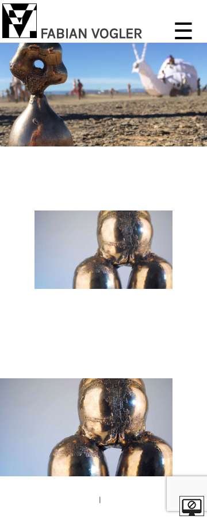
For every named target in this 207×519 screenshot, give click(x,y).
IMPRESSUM (76, 499)
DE (182, 364)
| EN (197, 364)
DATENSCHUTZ (127, 499)
